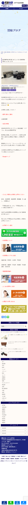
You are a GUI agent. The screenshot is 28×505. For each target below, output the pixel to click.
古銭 (3, 390)
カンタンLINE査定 (10, 502)
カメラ (8, 90)
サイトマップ (18, 461)
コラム (3, 400)
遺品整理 (17, 458)
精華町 (3, 411)
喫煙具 (3, 394)
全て (3, 361)
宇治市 (3, 416)
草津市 (3, 418)
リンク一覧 (24, 461)
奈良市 (3, 413)
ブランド (4, 371)
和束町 (3, 420)
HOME (7, 8)
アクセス (21, 8)
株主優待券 (4, 388)
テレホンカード (6, 382)
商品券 (3, 384)
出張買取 (7, 458)
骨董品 (3, 377)
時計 (3, 373)
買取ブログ (23, 456)
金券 (3, 386)
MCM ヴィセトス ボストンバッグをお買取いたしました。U (12, 348)
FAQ (25, 458)
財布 (3, 367)
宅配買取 (12, 458)
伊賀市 (3, 422)
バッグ (3, 369)
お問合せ (2, 461)
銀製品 (3, 379)
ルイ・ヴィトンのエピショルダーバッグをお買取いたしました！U (12, 332)
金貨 (3, 392)
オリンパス (4, 90)
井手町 (3, 405)
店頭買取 (3, 458)
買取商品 (13, 456)
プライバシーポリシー (10, 461)
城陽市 (3, 409)
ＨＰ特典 (18, 456)
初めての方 (8, 456)
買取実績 (23, 502)
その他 (3, 396)
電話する (4, 502)
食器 (3, 380)
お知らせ (4, 398)
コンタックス (13, 90)
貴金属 (3, 363)
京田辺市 (4, 407)
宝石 (3, 365)
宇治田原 (4, 415)
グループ (14, 463)
